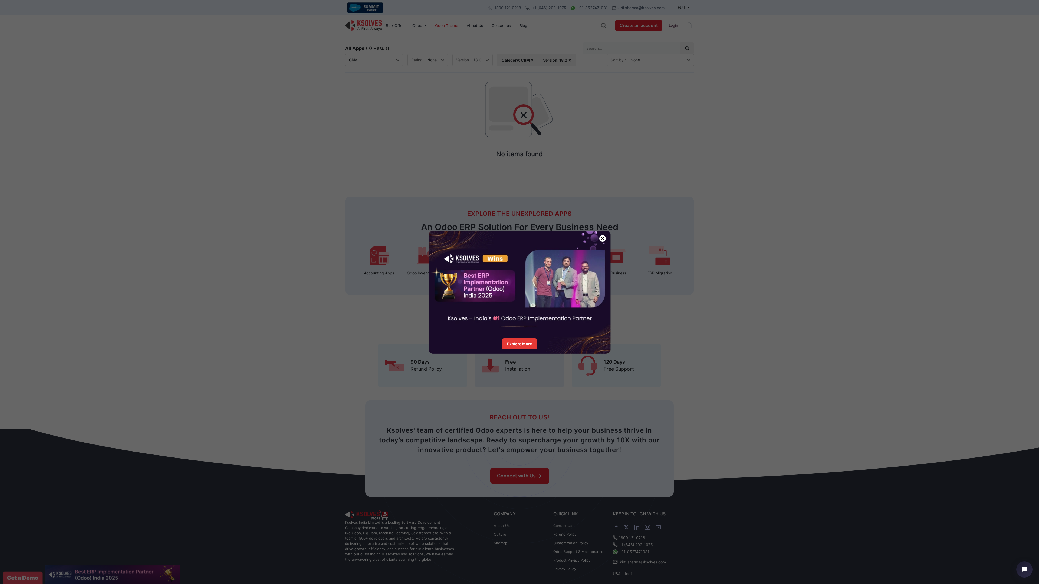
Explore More (519, 343)
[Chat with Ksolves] (1024, 569)
